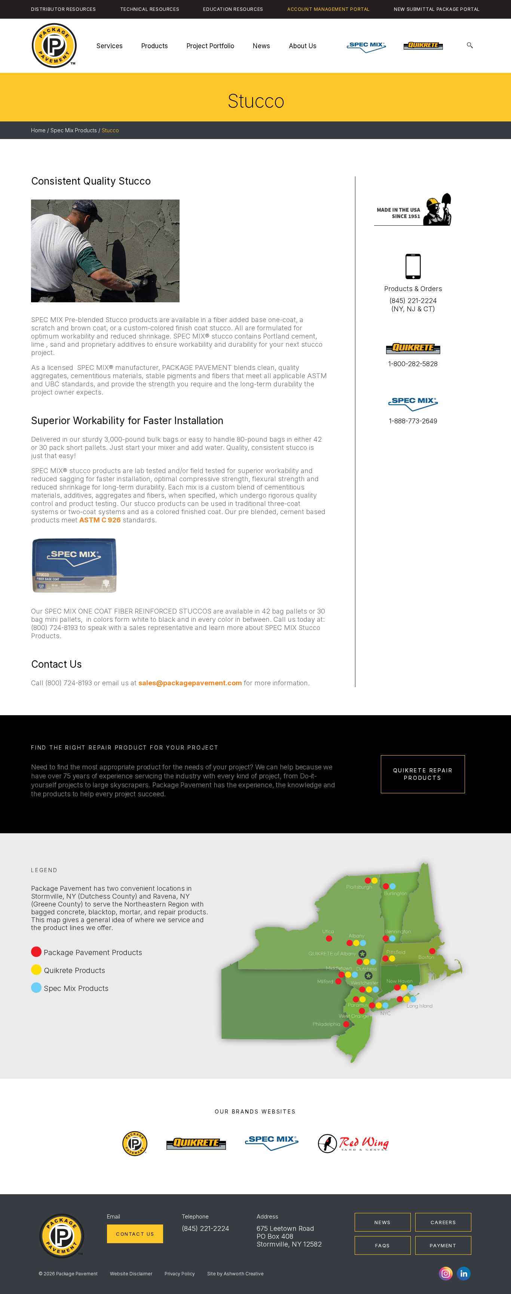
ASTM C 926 (100, 520)
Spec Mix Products (74, 130)
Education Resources (233, 9)
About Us (302, 46)
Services (110, 46)
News (261, 46)
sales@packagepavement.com (190, 683)
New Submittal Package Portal (437, 9)
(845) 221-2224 (205, 1228)
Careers (443, 1222)
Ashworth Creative (244, 1273)
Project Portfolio (210, 46)
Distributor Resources (63, 9)
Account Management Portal (328, 9)
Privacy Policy (180, 1273)
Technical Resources (149, 9)
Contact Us (135, 1234)
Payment (443, 1245)
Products (154, 46)
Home (38, 130)
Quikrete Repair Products (423, 774)
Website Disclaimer (131, 1273)
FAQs (382, 1245)
